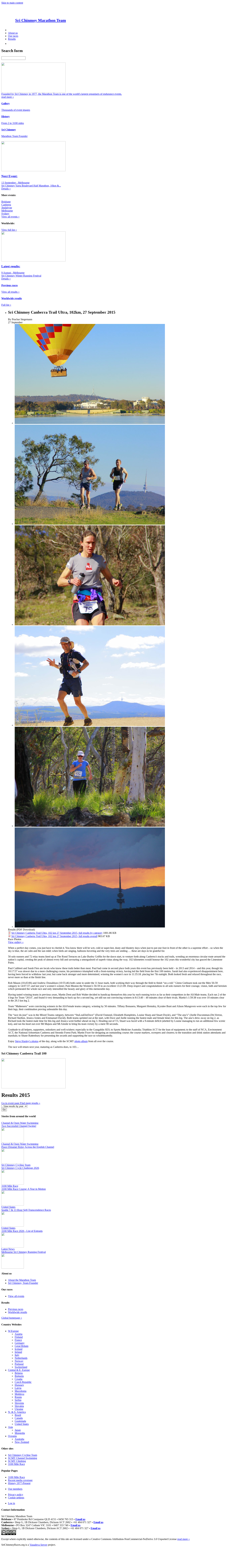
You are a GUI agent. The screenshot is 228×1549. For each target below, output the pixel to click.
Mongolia (20, 1433)
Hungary (19, 1385)
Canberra (6, 204)
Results (12, 39)
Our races (13, 36)
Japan (18, 1430)
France (18, 1340)
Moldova (19, 1394)
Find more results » (30, 1103)
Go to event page (10, 1103)
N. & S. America (17, 1412)
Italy (17, 1355)
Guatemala (20, 1421)
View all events (16, 1296)
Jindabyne (6, 207)
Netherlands (21, 1358)
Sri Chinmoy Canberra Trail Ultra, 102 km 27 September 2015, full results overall (54, 936)
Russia (18, 1397)
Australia (19, 1439)
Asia (10, 1427)
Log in (11, 1503)
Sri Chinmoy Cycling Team (22, 1455)
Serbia (18, 1400)
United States (22, 1424)
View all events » (10, 216)
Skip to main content (12, 2)
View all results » (10, 291)
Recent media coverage (20, 1480)
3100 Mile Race (16, 1464)
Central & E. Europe (19, 1370)
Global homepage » (11, 1317)
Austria (18, 1334)
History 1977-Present (19, 1483)
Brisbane (6, 201)
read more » (183, 1539)
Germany (20, 1343)
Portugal (19, 1364)
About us (13, 33)
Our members (15, 1488)
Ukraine (19, 1409)
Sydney (5, 213)
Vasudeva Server (38, 1544)
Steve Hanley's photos (26, 1041)
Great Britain (21, 1346)
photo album (81, 1041)
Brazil (18, 1415)
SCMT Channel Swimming (22, 1458)
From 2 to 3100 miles (12, 123)
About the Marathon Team (22, 1280)
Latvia (18, 1388)
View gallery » (16, 942)
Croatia (18, 1379)
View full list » (9, 229)
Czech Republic (23, 1382)
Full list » (6, 304)
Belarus (19, 1373)
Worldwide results (17, 1312)
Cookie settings (16, 1497)
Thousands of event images (15, 110)
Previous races (15, 1309)
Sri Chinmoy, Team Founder (23, 1283)
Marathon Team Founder (14, 136)
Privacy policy (15, 1494)
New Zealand (22, 1442)
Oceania (12, 1436)
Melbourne (7, 210)
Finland (19, 1337)
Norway (19, 1361)
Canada (19, 1418)
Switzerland (21, 1367)
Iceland (18, 1349)
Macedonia (20, 1391)
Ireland (18, 1352)
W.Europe (13, 1331)
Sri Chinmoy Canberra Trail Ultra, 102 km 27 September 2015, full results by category (56, 932)
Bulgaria (19, 1376)
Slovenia (19, 1403)
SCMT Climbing (17, 1461)
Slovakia (19, 1406)
